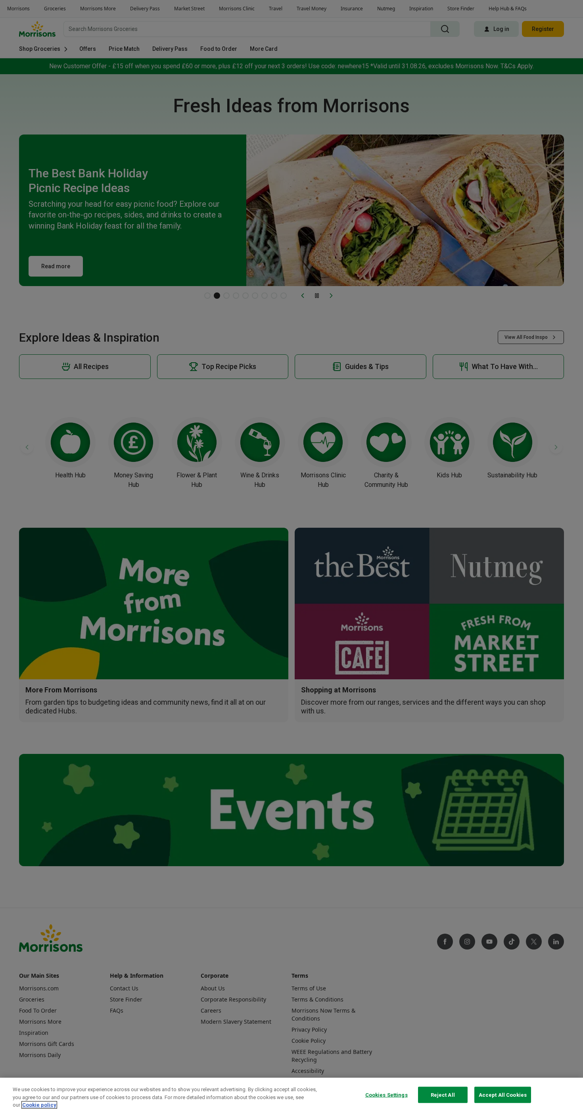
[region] (291, 1095)
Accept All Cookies (503, 1095)
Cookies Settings (386, 1095)
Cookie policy (39, 1105)
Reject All (443, 1095)
